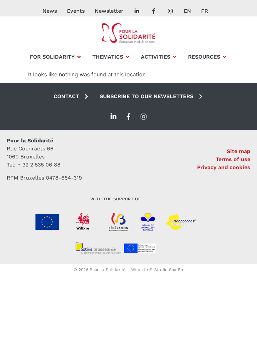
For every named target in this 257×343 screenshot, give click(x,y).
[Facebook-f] (128, 116)
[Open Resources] (224, 57)
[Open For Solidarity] (79, 57)
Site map (238, 151)
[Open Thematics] (127, 57)
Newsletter (109, 11)
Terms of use (233, 159)
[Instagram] (143, 116)
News (49, 11)
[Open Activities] (174, 57)
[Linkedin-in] (113, 116)
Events (76, 11)
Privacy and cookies (223, 167)
